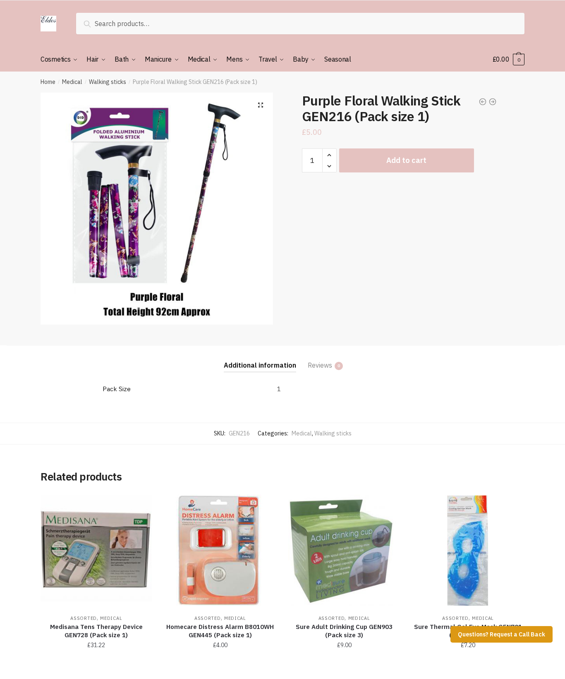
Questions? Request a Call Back (501, 634)
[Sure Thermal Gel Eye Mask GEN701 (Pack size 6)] (468, 550)
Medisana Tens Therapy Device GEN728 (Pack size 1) (96, 631)
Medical (72, 82)
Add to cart (406, 160)
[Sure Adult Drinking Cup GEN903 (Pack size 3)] (344, 550)
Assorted (83, 618)
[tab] (260, 359)
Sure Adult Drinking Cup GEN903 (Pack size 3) (344, 631)
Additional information (260, 365)
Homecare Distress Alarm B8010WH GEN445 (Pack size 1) (220, 631)
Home (48, 82)
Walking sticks (107, 82)
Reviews (320, 365)
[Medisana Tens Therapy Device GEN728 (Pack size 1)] (96, 550)
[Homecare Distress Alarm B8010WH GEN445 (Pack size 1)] (220, 550)
